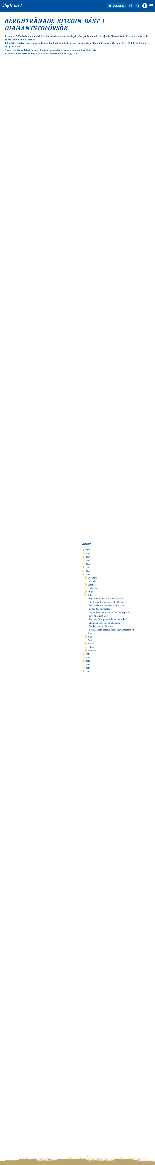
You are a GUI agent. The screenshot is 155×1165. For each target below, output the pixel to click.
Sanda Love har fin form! (101, 626)
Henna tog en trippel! (99, 609)
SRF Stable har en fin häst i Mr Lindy (107, 602)
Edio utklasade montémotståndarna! (107, 606)
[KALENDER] (130, 5)
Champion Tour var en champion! (105, 623)
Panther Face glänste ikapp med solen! (108, 619)
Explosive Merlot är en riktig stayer (106, 599)
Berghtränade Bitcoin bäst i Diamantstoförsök (111, 630)
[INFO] (144, 5)
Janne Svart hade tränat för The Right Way (110, 613)
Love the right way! (98, 616)
